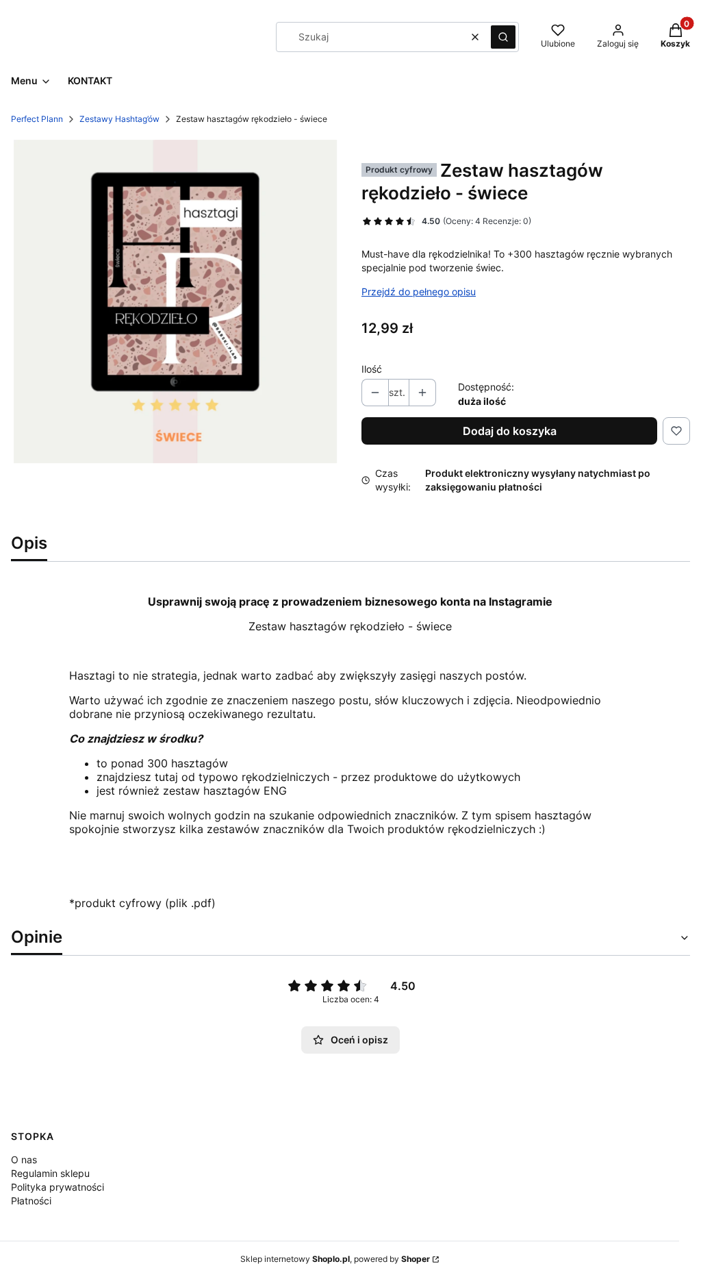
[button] (503, 37)
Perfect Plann (37, 119)
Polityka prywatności (57, 1187)
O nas (24, 1159)
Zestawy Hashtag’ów (119, 119)
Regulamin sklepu (50, 1173)
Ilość (371, 369)
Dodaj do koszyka (510, 431)
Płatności (31, 1200)
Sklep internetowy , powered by (335, 1259)
